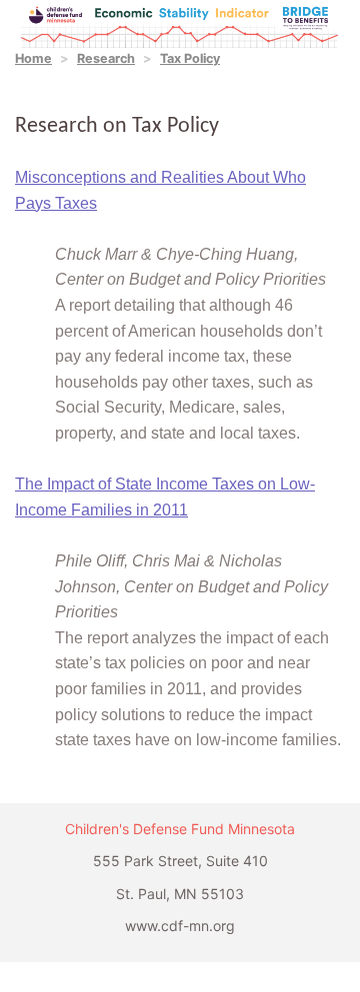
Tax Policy (190, 58)
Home (33, 58)
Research (106, 58)
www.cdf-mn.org (180, 925)
